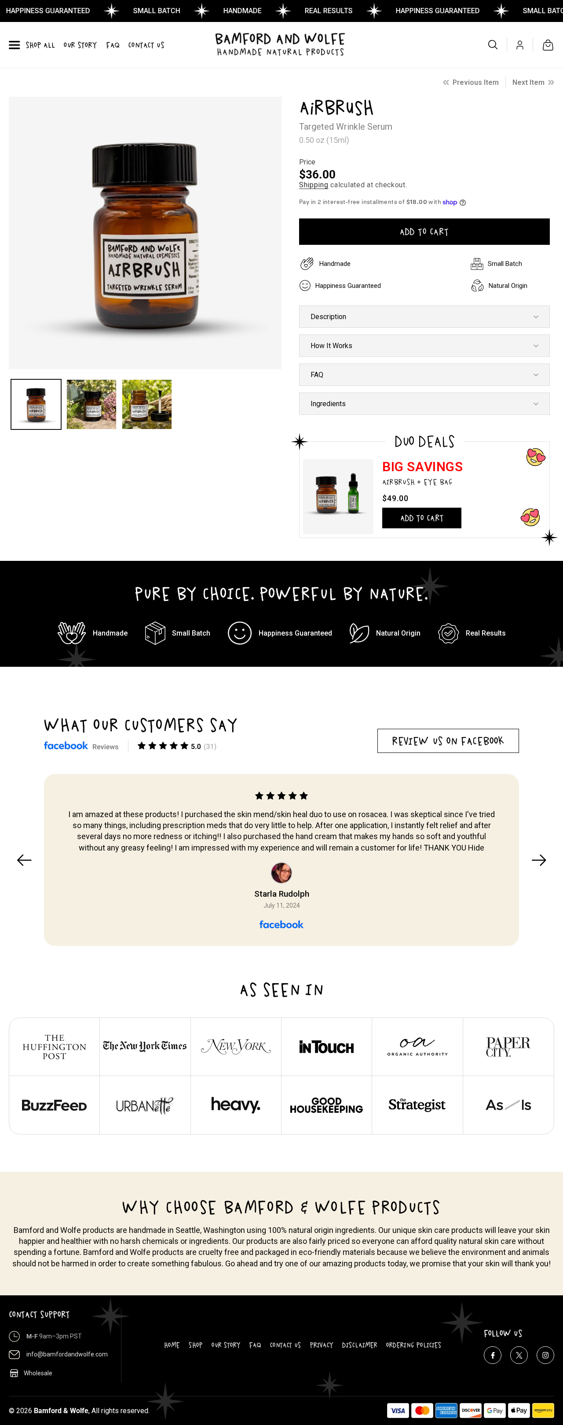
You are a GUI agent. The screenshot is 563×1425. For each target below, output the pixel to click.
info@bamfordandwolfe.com (67, 1354)
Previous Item (476, 82)
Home (172, 1345)
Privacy (321, 1345)
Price (307, 162)
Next (539, 860)
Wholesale (38, 1373)
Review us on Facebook (448, 740)
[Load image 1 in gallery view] (36, 404)
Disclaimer (359, 1345)
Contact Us (285, 1345)
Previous (24, 860)
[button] (14, 45)
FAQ (255, 1345)
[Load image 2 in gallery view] (91, 404)
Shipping (314, 185)
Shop (196, 1345)
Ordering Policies (414, 1345)
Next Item (528, 82)
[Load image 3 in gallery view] (147, 404)
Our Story (226, 1345)
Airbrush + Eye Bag (417, 482)
